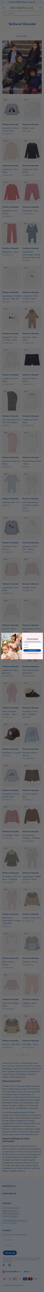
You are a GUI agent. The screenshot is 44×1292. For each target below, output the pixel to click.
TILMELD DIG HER (32, 650)
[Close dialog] (42, 634)
